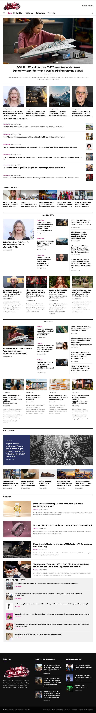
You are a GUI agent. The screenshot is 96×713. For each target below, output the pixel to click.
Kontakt (74, 710)
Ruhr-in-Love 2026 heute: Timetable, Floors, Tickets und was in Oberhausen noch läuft (52, 668)
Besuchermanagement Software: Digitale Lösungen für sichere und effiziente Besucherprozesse (12, 399)
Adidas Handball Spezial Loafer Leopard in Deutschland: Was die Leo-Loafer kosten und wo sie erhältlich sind (47, 483)
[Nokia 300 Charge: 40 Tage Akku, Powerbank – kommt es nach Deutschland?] (62, 329)
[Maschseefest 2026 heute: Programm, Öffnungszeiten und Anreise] (48, 195)
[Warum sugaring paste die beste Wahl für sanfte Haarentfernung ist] (59, 384)
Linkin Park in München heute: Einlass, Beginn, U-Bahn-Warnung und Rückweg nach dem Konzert (83, 676)
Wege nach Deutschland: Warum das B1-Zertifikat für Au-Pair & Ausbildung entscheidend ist (81, 355)
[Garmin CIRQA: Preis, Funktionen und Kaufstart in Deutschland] (17, 529)
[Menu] (4, 13)
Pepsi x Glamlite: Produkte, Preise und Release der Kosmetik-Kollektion (81, 329)
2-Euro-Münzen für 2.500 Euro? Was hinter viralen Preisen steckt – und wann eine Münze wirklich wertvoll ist (42, 158)
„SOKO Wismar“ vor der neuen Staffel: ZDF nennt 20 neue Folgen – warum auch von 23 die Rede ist (52, 694)
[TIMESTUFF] (12, 5)
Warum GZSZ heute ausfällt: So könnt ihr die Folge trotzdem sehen (64, 204)
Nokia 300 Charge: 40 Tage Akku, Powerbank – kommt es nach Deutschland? (45, 332)
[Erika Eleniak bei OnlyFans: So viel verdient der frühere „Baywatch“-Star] (13, 96)
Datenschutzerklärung (86, 710)
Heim (10, 13)
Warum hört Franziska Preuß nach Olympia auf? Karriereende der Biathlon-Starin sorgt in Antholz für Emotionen (83, 666)
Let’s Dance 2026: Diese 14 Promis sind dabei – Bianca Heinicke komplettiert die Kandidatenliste (11, 204)
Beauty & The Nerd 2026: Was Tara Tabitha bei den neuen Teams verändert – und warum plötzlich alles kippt (58, 294)
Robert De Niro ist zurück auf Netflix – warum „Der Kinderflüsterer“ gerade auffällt (81, 114)
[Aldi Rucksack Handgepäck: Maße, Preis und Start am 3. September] (12, 474)
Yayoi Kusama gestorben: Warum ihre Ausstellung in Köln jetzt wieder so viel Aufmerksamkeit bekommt (15, 450)
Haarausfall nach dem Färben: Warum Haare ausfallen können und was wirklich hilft (45, 348)
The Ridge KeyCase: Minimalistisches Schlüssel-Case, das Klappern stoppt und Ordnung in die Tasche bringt (51, 604)
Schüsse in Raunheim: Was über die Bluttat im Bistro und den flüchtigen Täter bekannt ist (83, 204)
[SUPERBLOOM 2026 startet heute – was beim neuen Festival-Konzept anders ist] (89, 126)
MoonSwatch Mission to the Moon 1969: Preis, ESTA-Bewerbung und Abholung (62, 545)
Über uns (67, 710)
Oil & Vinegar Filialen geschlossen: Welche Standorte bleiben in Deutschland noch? (34, 137)
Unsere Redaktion (57, 710)
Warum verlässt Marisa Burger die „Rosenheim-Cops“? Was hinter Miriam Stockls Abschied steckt (40, 147)
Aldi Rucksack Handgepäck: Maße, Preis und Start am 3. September (11, 483)
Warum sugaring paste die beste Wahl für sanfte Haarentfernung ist (58, 397)
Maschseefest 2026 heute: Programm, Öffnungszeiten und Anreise (46, 204)
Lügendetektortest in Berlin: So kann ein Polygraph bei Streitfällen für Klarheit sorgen (45, 366)
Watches (29, 13)
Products (51, 13)
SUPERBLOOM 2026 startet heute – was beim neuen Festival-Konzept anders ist (33, 127)
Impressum (46, 710)
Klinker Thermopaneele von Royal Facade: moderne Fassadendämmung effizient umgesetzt (80, 399)
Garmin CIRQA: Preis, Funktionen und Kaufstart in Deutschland (62, 525)
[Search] (92, 13)
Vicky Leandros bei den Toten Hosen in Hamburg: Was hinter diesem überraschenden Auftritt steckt (40, 178)
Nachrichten (18, 13)
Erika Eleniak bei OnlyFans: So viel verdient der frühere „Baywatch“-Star (13, 114)
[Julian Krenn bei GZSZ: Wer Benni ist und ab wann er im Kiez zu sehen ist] (9, 636)
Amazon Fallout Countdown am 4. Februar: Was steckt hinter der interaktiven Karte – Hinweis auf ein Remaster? (82, 686)
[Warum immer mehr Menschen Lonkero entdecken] (36, 384)
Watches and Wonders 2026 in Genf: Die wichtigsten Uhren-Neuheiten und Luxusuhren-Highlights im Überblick (61, 565)
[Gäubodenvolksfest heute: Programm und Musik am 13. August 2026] (84, 474)
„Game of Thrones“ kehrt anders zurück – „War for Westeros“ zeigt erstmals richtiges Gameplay (35, 114)
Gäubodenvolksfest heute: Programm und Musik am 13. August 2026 (83, 483)
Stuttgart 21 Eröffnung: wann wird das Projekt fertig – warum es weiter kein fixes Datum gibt (29, 204)
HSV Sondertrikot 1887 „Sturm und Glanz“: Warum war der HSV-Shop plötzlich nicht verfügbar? (46, 584)
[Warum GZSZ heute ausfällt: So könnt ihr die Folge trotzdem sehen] (66, 195)
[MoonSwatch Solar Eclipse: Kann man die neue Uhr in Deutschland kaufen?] (17, 509)
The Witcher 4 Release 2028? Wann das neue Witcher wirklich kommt (58, 114)
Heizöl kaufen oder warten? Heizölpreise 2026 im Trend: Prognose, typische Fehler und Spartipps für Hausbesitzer (48, 595)
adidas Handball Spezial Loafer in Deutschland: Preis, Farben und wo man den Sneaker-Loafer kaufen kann (28, 483)
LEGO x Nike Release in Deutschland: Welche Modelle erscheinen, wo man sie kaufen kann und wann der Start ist (52, 614)
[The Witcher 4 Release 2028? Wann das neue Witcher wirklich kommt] (59, 96)
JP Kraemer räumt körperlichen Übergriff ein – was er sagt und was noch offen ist (34, 168)
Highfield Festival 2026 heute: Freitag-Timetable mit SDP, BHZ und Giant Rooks (64, 483)
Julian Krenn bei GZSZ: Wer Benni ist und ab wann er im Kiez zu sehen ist (38, 634)
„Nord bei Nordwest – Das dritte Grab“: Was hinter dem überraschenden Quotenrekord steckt (81, 293)
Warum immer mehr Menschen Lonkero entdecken (33, 397)
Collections (40, 13)
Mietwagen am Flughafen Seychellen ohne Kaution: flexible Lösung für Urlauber (81, 368)
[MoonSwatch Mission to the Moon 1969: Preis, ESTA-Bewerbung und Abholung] (17, 549)
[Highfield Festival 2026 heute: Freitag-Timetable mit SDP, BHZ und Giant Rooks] (66, 474)
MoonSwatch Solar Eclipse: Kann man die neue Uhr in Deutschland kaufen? (58, 505)
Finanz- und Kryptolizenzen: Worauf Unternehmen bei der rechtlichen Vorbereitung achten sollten (81, 342)
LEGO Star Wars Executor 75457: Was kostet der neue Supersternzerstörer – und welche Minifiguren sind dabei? (48, 69)
